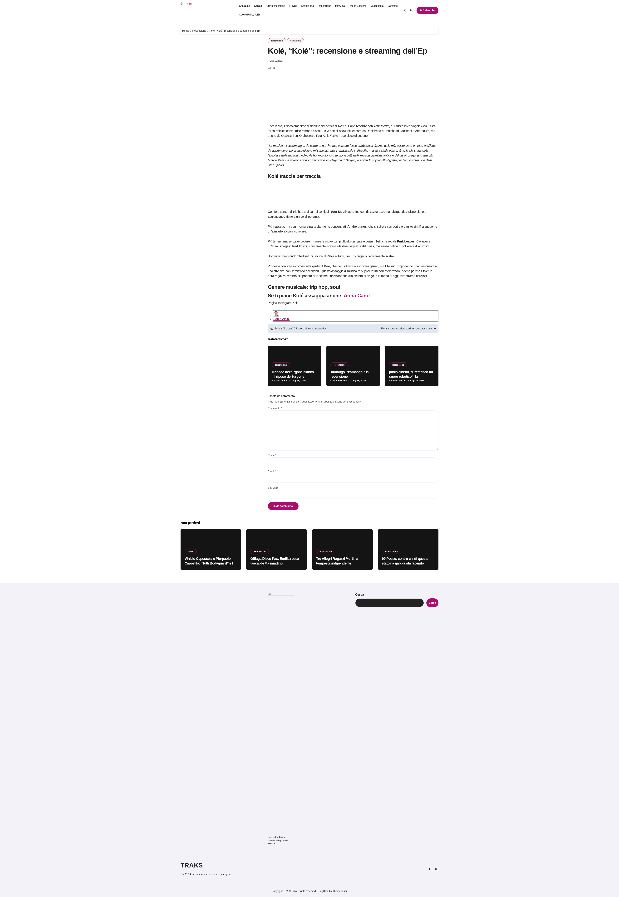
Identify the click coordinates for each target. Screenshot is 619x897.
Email (272, 471)
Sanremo (393, 6)
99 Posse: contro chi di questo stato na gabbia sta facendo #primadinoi (405, 563)
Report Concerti (357, 6)
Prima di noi (260, 551)
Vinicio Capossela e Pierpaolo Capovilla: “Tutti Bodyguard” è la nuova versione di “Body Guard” (210, 563)
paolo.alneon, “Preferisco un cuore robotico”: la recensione (411, 376)
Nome (272, 455)
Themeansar (340, 891)
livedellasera (376, 6)
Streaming (295, 41)
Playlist (293, 6)
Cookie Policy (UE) (249, 14)
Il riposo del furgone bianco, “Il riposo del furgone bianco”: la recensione (293, 376)
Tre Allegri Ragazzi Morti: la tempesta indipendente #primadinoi (337, 563)
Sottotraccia (307, 6)
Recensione (324, 6)
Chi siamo (244, 6)
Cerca (359, 594)
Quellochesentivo (275, 6)
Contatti (258, 6)
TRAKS (192, 865)
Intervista (340, 6)
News (190, 551)
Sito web (273, 487)
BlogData (323, 891)
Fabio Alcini (281, 319)
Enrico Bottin (340, 380)
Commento (275, 408)
